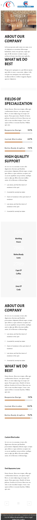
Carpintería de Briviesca (29, 515)
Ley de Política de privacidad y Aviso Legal (18, 517)
